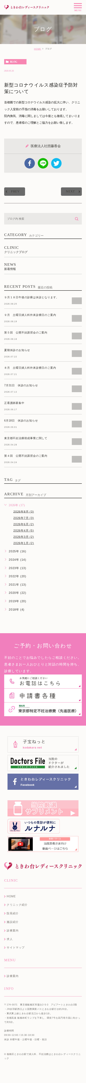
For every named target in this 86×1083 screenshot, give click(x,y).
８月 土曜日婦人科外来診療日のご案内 (30, 367)
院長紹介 (13, 913)
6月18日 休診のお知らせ (21, 420)
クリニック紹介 (17, 904)
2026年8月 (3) (23, 511)
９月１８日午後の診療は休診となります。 (31, 297)
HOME (37, 49)
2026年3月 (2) (23, 536)
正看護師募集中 (14, 403)
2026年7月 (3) (23, 518)
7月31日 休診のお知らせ (21, 385)
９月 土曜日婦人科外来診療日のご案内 (30, 314)
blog (13, 61)
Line (43, 163)
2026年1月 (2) (23, 543)
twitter (56, 163)
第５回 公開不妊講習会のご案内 (25, 332)
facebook (29, 163)
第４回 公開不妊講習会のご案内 (25, 455)
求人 (10, 939)
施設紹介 (13, 921)
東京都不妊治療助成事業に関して (25, 438)
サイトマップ (16, 947)
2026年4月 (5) (23, 530)
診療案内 (13, 930)
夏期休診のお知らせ (17, 350)
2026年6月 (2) (23, 524)
